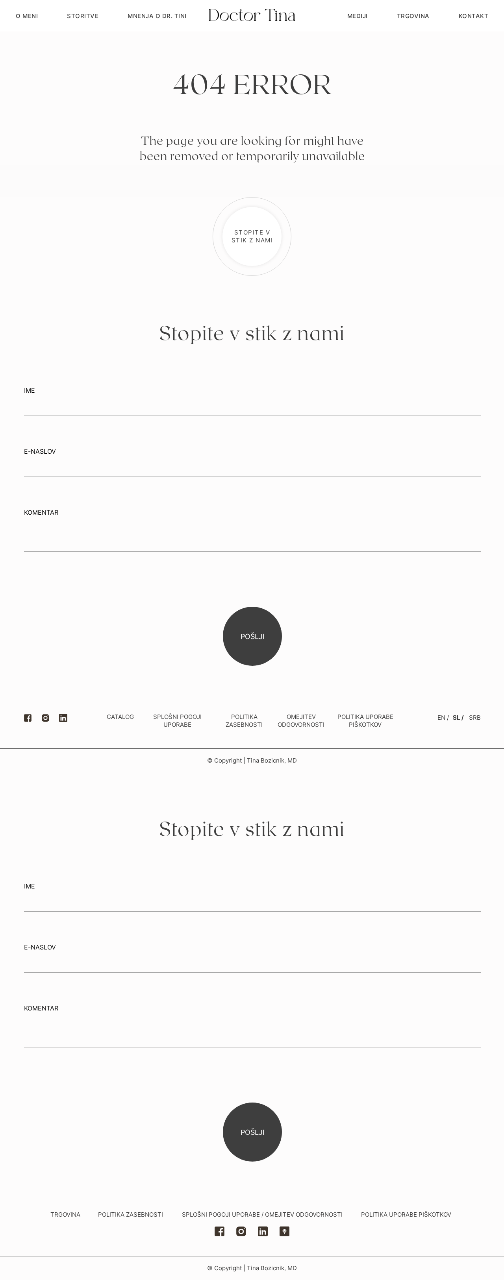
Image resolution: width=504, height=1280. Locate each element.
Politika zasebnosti (130, 1214)
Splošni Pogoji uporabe (177, 720)
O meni (27, 16)
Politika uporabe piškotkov (365, 720)
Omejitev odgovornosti (301, 720)
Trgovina (413, 16)
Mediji (357, 16)
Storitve (82, 16)
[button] (252, 236)
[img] (263, 1231)
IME (29, 390)
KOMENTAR (41, 512)
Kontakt (474, 16)
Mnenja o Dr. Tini (157, 16)
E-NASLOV (40, 451)
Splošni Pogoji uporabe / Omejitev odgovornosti (262, 1214)
